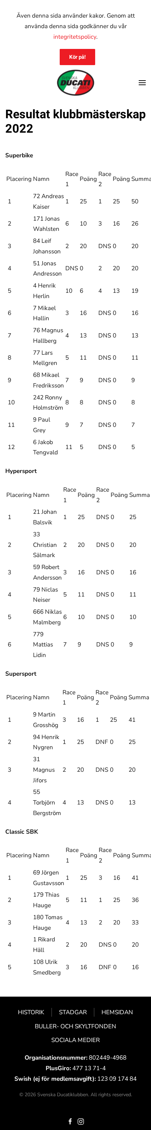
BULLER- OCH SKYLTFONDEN (75, 1026)
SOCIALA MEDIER (75, 1040)
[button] (142, 83)
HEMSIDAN (117, 1012)
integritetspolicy (74, 37)
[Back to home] (75, 83)
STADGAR (73, 1012)
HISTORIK (31, 1012)
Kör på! (77, 57)
